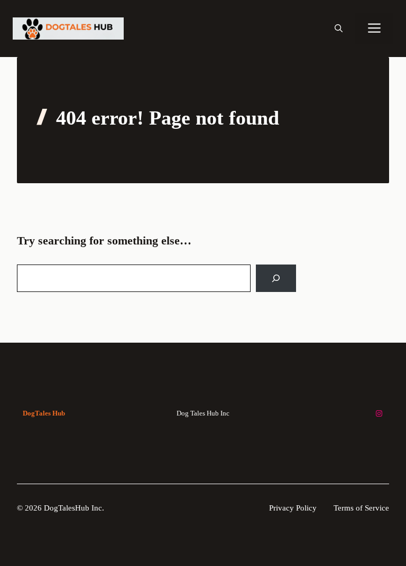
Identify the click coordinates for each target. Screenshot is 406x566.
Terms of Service (361, 508)
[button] (338, 28)
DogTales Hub (44, 413)
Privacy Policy (293, 508)
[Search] (276, 278)
